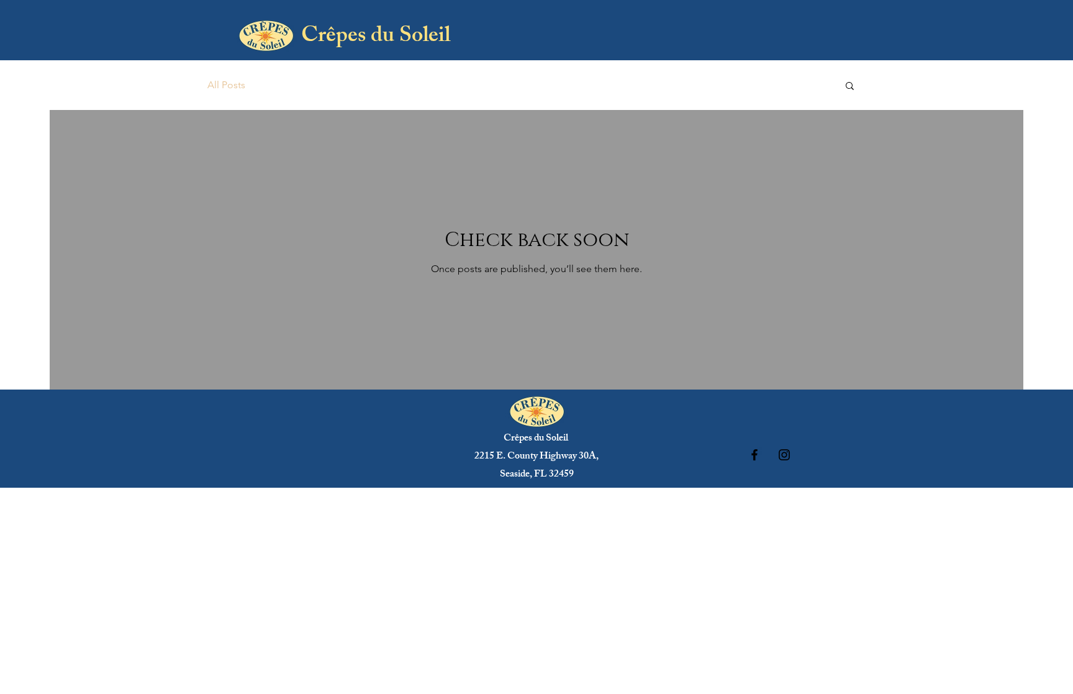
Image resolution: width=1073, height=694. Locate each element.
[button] (850, 86)
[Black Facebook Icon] (754, 454)
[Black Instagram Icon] (784, 454)
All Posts (226, 85)
